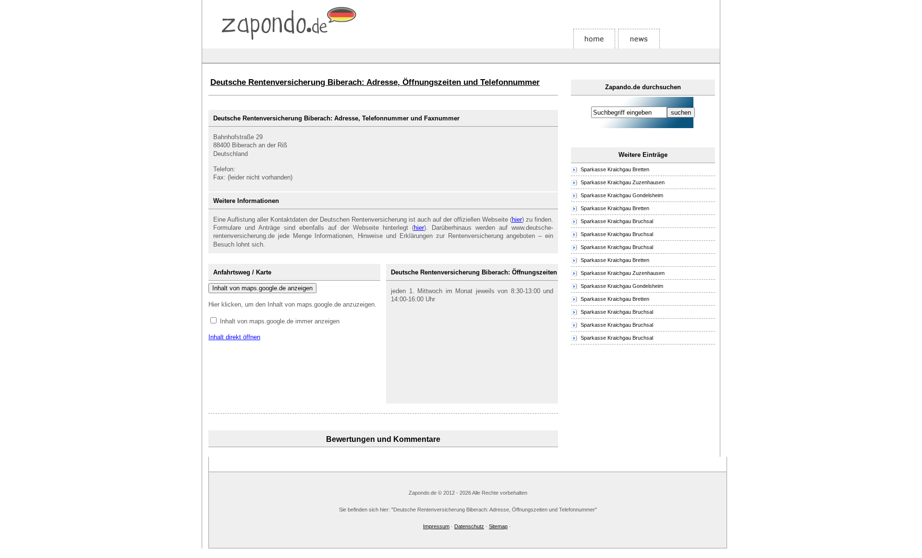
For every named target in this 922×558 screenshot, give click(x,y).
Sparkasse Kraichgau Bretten (615, 169)
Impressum (436, 526)
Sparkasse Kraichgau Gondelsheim (622, 195)
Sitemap (498, 526)
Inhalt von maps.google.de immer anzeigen (280, 321)
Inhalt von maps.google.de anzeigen (262, 288)
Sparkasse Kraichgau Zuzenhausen (623, 182)
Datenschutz (469, 526)
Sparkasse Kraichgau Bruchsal (617, 221)
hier (517, 219)
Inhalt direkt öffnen (234, 337)
